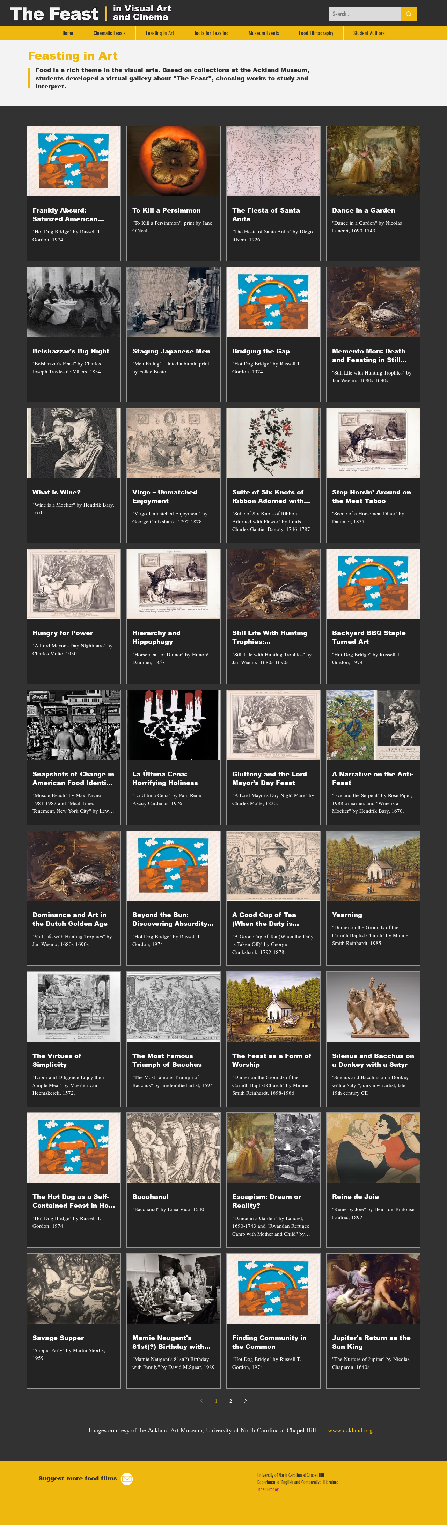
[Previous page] (201, 1400)
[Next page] (245, 1400)
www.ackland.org (350, 1430)
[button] (126, 1479)
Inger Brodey (268, 1490)
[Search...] (409, 14)
